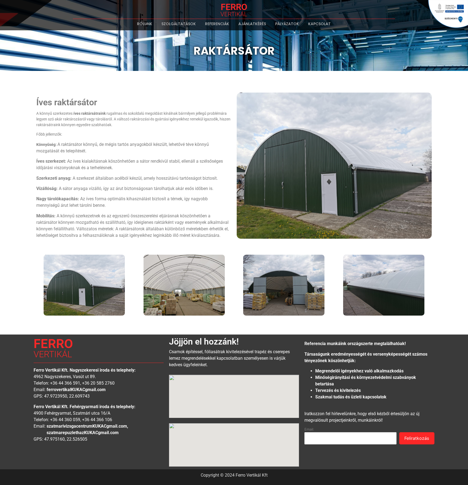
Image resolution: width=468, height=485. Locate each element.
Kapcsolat (319, 24)
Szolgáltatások (178, 24)
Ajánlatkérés (252, 24)
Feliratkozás (416, 438)
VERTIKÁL (233, 14)
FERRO (234, 7)
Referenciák (217, 24)
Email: (309, 429)
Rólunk (144, 24)
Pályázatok (287, 24)
